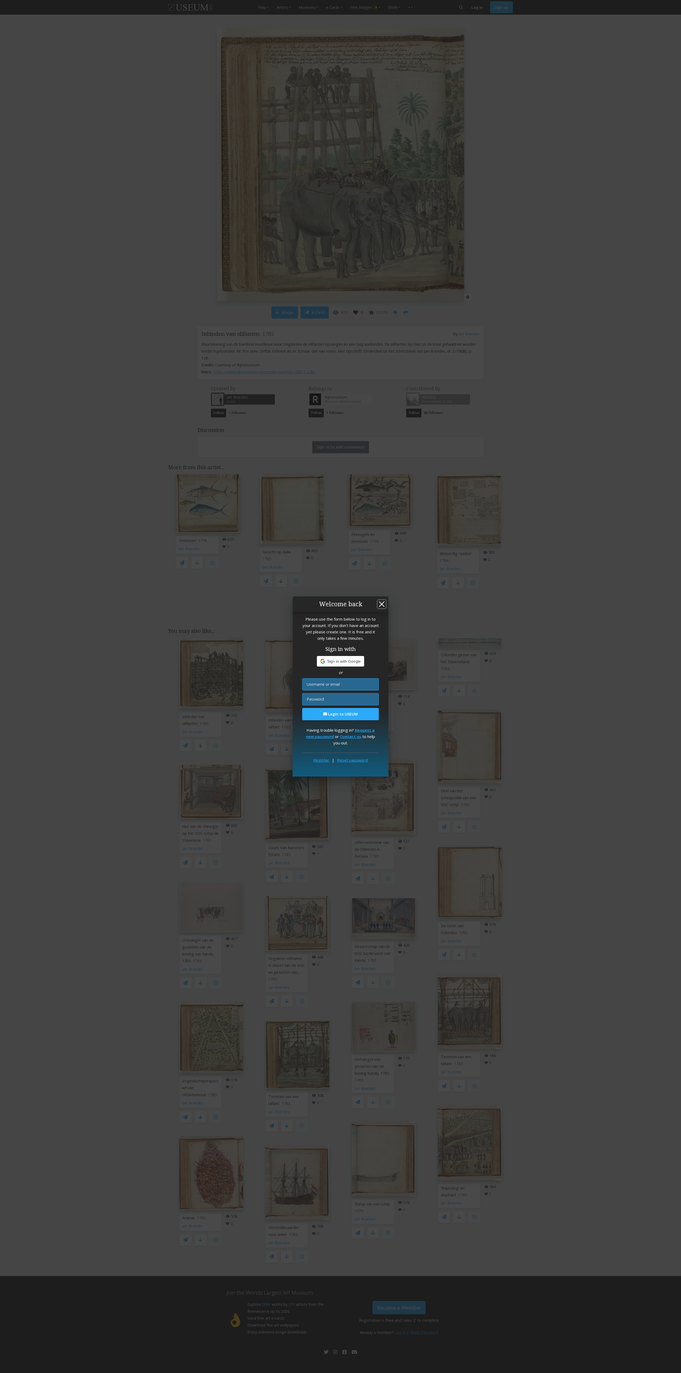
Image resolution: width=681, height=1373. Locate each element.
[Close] (382, 604)
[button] (340, 661)
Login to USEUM (342, 714)
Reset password (352, 760)
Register (321, 760)
